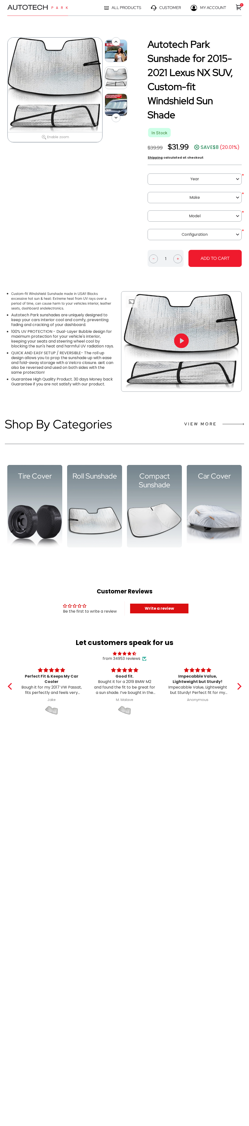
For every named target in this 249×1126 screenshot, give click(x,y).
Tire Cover (35, 476)
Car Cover (214, 476)
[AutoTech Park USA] (37, 8)
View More (200, 424)
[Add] (178, 258)
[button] (11, 686)
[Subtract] (153, 258)
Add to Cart (215, 258)
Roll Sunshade (94, 476)
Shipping (155, 157)
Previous (5, 90)
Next (105, 90)
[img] (124, 653)
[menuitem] (239, 7)
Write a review (159, 608)
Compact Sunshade (154, 480)
